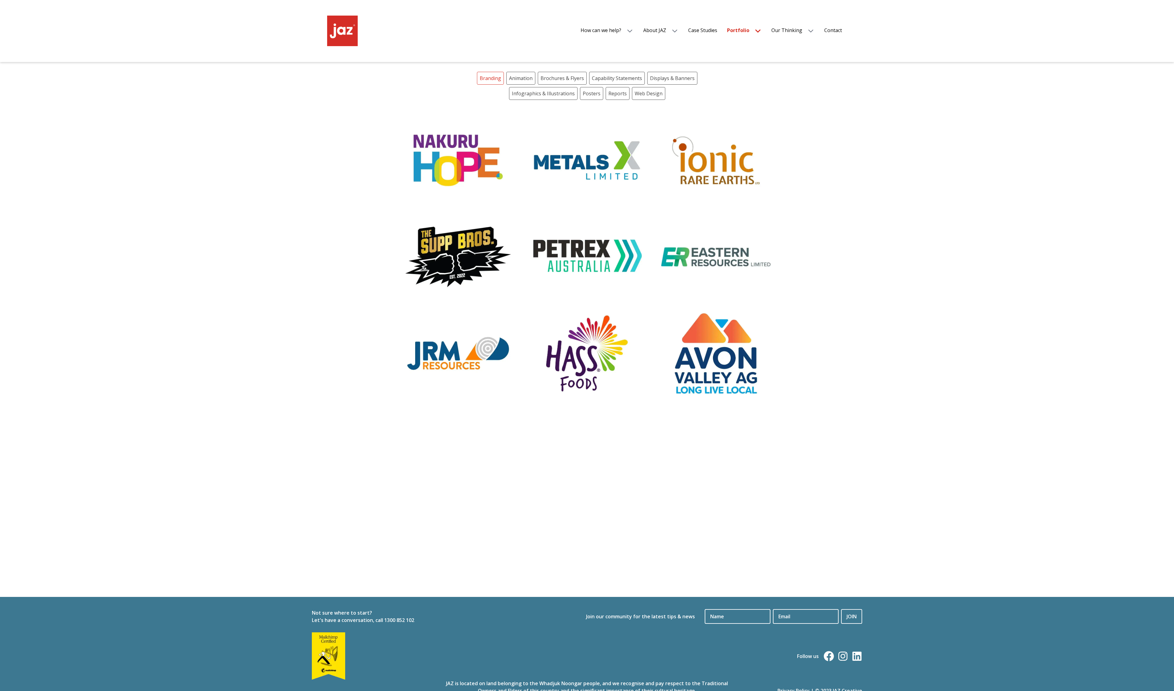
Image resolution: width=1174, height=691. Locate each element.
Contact (833, 30)
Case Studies (702, 30)
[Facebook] (829, 656)
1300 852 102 (399, 620)
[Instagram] (843, 656)
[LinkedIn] (857, 656)
